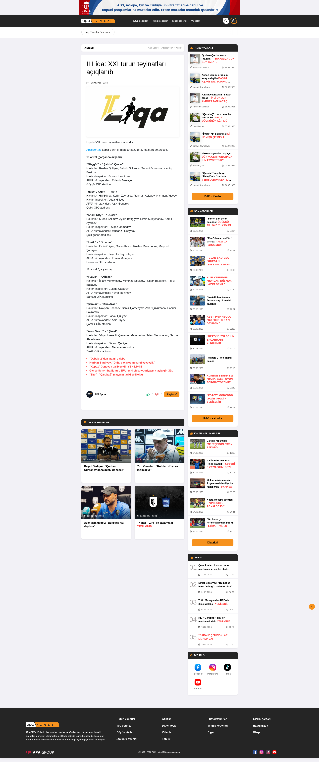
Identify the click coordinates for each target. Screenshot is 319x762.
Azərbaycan (167, 48)
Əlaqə (256, 732)
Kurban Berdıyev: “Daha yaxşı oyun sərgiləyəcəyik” (122, 362)
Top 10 (166, 739)
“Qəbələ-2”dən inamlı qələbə (107, 358)
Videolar (195, 20)
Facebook (198, 673)
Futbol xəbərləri (160, 20)
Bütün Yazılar (212, 196)
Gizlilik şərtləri (261, 719)
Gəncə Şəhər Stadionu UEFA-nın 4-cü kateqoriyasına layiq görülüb (131, 370)
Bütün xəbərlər (140, 20)
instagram (212, 673)
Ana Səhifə (153, 48)
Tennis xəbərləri (218, 725)
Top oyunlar (124, 725)
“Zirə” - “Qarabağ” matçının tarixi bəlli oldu (116, 374)
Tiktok (227, 673)
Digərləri (212, 542)
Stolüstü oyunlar (126, 739)
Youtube (198, 688)
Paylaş (171, 394)
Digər (211, 732)
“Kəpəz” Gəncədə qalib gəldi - (115, 366)
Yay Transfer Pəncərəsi (98, 32)
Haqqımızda (260, 725)
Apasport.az (93, 149)
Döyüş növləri (125, 732)
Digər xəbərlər (179, 20)
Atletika (166, 719)
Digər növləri (170, 725)
